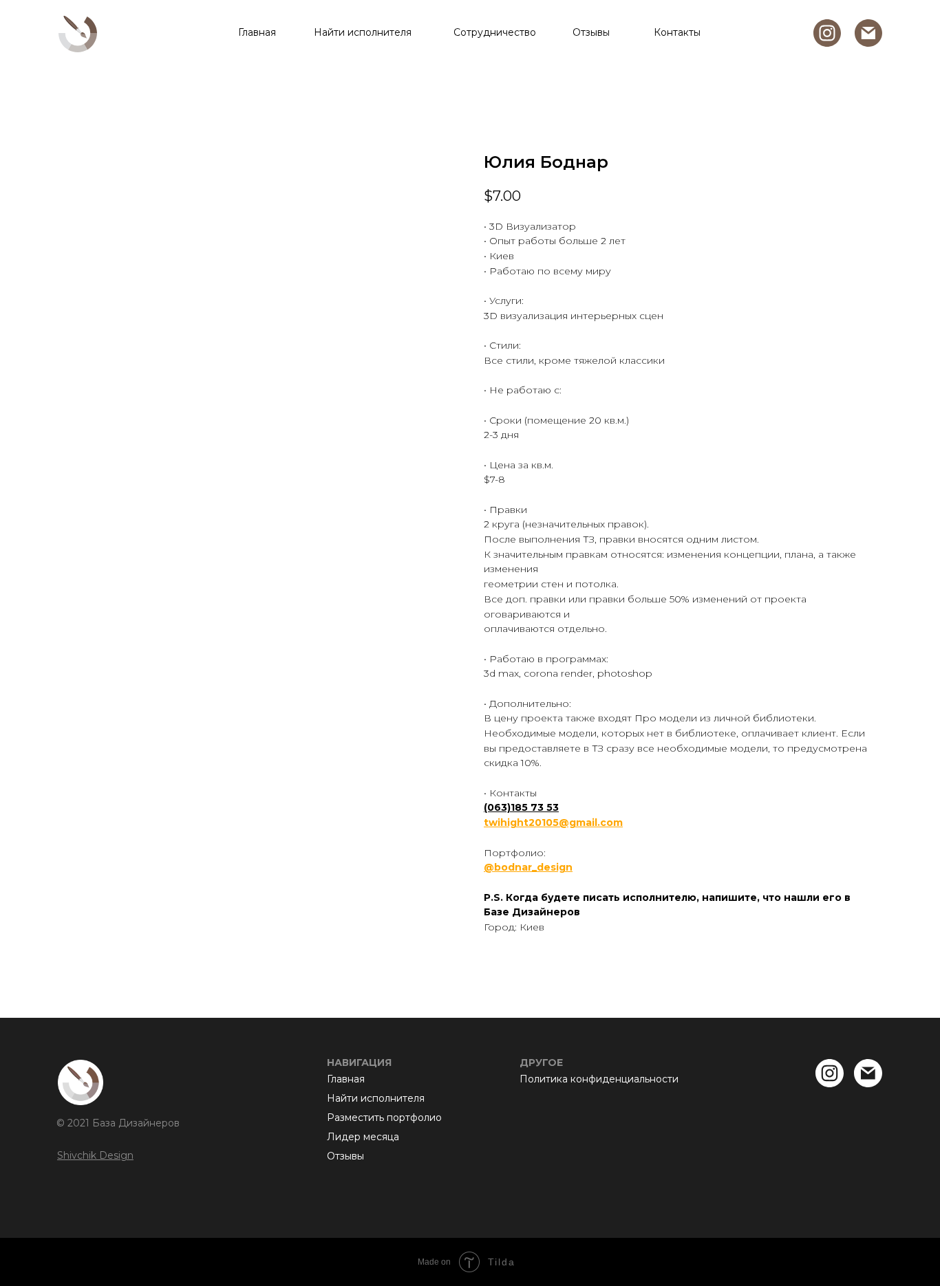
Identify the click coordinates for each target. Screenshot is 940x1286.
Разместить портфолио (384, 1117)
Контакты (677, 32)
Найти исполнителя (363, 32)
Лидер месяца (363, 1137)
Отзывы (591, 32)
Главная (257, 32)
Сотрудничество (494, 32)
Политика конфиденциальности (599, 1079)
